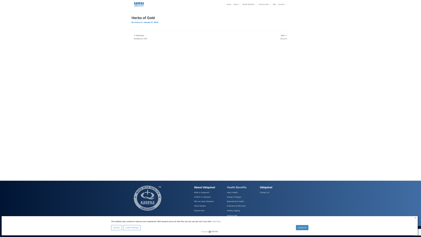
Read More (216, 221)
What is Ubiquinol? (202, 192)
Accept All (302, 227)
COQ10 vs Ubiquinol (202, 197)
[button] (239, 4)
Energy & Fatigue (234, 197)
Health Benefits (248, 4)
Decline (116, 227)
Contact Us (264, 192)
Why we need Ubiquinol (204, 201)
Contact (281, 4)
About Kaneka (200, 206)
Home (229, 4)
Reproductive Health (235, 201)
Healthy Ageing (233, 210)
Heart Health (232, 192)
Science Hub (263, 4)
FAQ (274, 4)
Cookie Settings (131, 227)
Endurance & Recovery (236, 206)
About (236, 4)
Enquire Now (199, 210)
